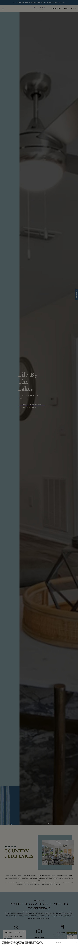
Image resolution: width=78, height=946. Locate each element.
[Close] (76, 942)
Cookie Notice (18, 944)
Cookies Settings (59, 942)
